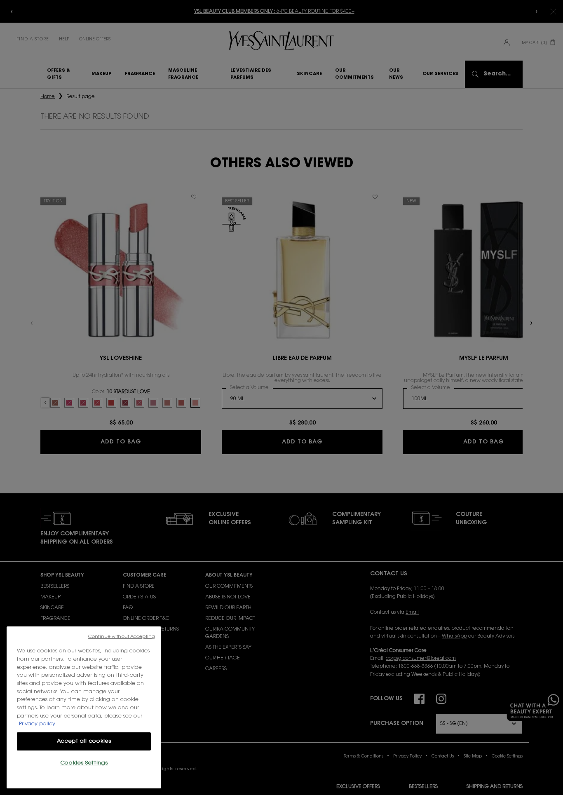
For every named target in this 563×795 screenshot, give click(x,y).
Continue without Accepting (121, 637)
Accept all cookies (84, 741)
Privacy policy (37, 724)
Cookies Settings (84, 763)
